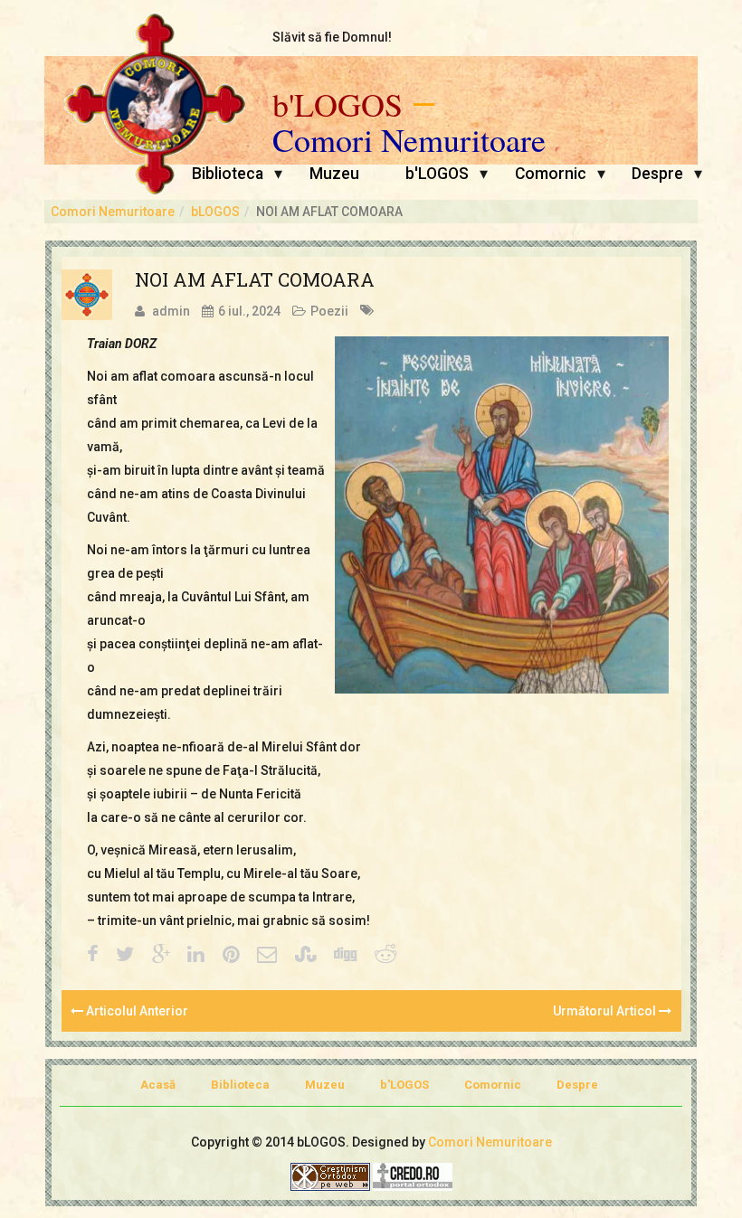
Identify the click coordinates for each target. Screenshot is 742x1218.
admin (171, 311)
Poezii (329, 311)
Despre (657, 174)
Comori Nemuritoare (409, 140)
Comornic (550, 174)
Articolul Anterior (135, 1011)
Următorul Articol (606, 1011)
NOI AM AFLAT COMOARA (255, 279)
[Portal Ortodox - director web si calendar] (412, 1176)
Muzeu (334, 174)
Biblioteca (227, 174)
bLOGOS (215, 211)
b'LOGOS (337, 105)
